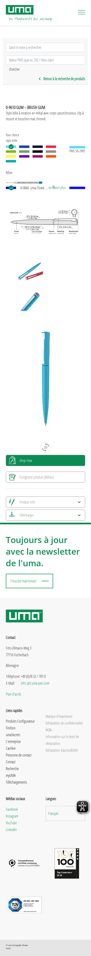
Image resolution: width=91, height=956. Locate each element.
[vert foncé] (24, 151)
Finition (11, 728)
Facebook (12, 809)
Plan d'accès (13, 694)
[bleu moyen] (24, 146)
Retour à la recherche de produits (64, 78)
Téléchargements (16, 782)
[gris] (51, 151)
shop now (25, 460)
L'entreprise (13, 741)
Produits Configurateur (20, 721)
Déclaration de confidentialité (64, 723)
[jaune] (11, 156)
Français (53, 813)
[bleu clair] (11, 146)
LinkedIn (11, 829)
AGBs (49, 730)
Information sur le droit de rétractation (62, 740)
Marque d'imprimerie (59, 716)
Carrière (11, 748)
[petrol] (11, 161)
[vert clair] (11, 151)
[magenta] (38, 156)
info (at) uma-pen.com (35, 683)
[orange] (51, 156)
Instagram (12, 816)
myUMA (11, 775)
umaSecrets (13, 734)
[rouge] (51, 146)
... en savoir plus (56, 187)
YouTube (11, 823)
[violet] (24, 156)
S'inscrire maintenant (23, 581)
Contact (11, 762)
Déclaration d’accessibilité (62, 750)
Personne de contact (19, 755)
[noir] (38, 151)
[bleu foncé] (38, 146)
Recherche (12, 768)
